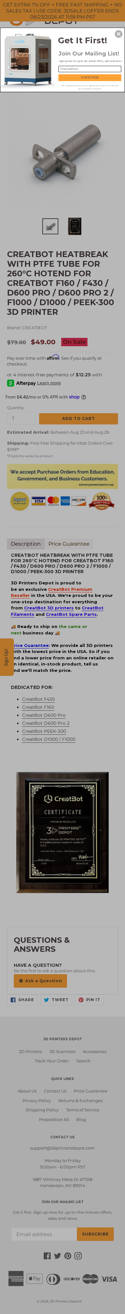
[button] (118, 34)
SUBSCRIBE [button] (90, 78)
